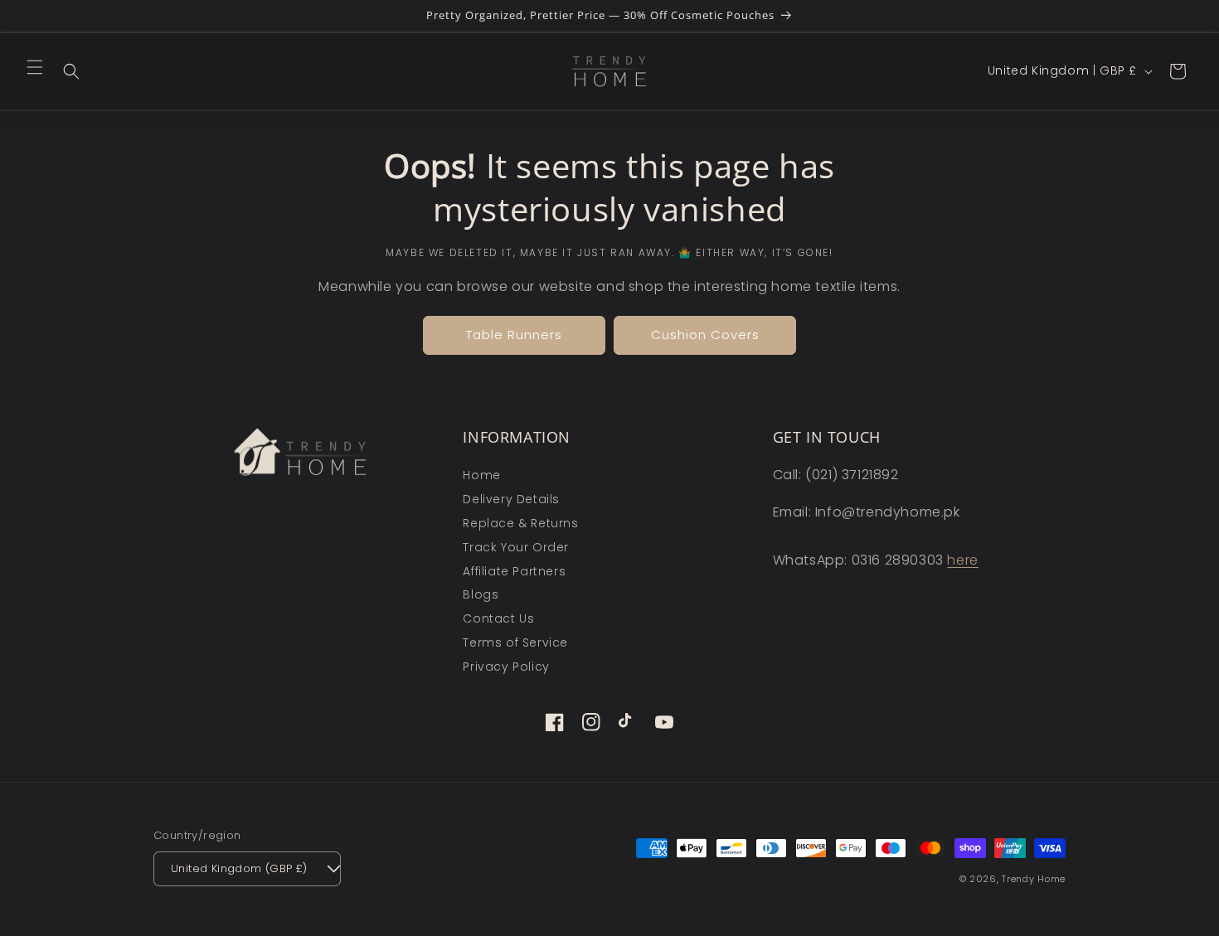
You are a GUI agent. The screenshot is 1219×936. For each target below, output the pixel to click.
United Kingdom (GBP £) (239, 868)
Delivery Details (511, 499)
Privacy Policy (506, 666)
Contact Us (498, 618)
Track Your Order (516, 547)
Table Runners (514, 334)
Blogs (480, 594)
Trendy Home (1034, 878)
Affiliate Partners (514, 571)
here (962, 560)
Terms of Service (515, 642)
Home (481, 475)
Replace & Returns (520, 523)
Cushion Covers (705, 334)
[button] (35, 67)
